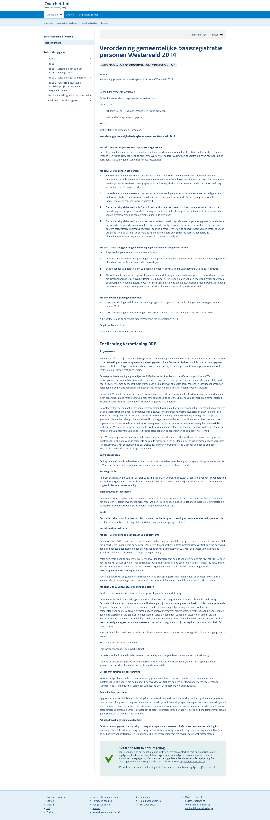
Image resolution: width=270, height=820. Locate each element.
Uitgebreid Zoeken (89, 14)
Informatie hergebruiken (106, 797)
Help (48, 808)
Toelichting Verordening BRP (62, 100)
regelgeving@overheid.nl (202, 767)
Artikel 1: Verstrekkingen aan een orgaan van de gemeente (65, 70)
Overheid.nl (52, 15)
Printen (215, 34)
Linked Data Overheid (150, 800)
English (50, 804)
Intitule (51, 58)
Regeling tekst (53, 42)
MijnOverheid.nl (193, 797)
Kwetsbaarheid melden (105, 812)
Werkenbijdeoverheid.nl (197, 808)
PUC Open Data (147, 804)
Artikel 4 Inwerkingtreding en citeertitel (68, 95)
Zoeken (70, 14)
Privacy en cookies (102, 800)
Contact (50, 800)
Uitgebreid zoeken (89, 23)
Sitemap (97, 808)
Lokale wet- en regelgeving (67, 23)
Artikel (51, 63)
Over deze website (56, 797)
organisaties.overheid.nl (192, 761)
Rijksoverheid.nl (193, 800)
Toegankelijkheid (102, 804)
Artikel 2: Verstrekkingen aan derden (67, 77)
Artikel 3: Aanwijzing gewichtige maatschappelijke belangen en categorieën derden (64, 86)
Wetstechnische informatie (58, 36)
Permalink (196, 34)
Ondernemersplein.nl (196, 804)
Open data (144, 797)
